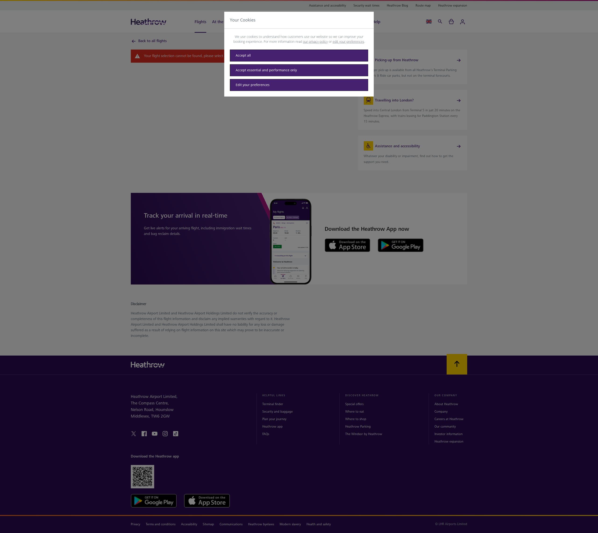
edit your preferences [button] (348, 41)
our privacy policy (315, 41)
